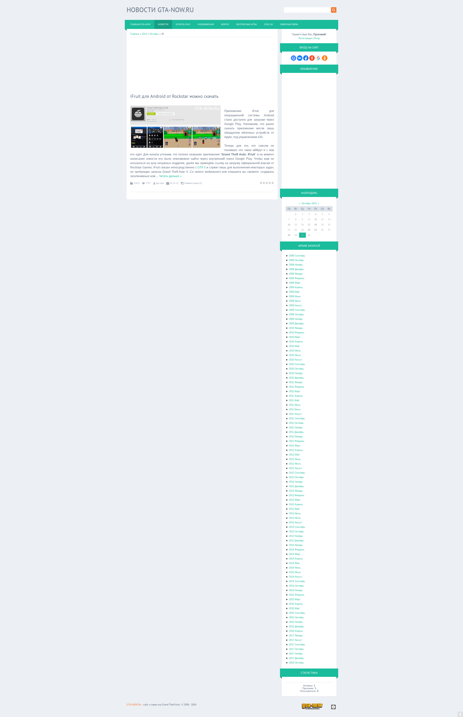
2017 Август (295, 640)
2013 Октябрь (296, 531)
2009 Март (294, 282)
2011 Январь (296, 382)
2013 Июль (295, 518)
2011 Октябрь (296, 423)
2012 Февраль (296, 441)
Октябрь (154, 34)
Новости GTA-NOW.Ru (160, 9)
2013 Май (294, 509)
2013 (144, 34)
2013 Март (294, 499)
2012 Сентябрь (297, 472)
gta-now (160, 183)
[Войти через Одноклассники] (324, 58)
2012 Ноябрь (296, 481)
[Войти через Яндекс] (312, 58)
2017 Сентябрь (297, 644)
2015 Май (294, 608)
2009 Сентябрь (297, 310)
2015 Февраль (296, 594)
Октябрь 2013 (309, 203)
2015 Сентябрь (297, 613)
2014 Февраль (296, 549)
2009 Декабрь (296, 323)
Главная (134, 34)
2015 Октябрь (296, 617)
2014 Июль (295, 572)
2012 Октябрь (296, 477)
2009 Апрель (296, 287)
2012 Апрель (296, 450)
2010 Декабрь (296, 377)
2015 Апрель (296, 604)
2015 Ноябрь (296, 622)
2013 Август (295, 522)
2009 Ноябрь (296, 319)
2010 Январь (296, 328)
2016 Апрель (296, 631)
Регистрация (305, 38)
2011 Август (295, 414)
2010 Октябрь (296, 368)
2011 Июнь (295, 405)
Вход (317, 38)
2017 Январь (296, 635)
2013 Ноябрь (296, 536)
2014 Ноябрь (296, 590)
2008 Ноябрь (296, 264)
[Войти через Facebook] (306, 58)
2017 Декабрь (296, 658)
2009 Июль (295, 301)
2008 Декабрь (296, 269)
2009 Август (295, 305)
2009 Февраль (296, 278)
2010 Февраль (296, 332)
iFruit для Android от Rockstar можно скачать (174, 96)
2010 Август (295, 359)
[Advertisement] (202, 64)
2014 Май (294, 563)
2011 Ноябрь (296, 427)
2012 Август (295, 468)
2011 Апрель (296, 395)
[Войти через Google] (318, 58)
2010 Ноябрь (296, 373)
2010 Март (294, 337)
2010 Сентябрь (297, 364)
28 (289, 235)
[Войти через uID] (293, 58)
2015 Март (294, 599)
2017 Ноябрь (296, 653)
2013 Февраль (296, 495)
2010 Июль (295, 355)
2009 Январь (296, 273)
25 (315, 230)
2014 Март (294, 554)
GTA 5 (201, 167)
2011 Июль (295, 409)
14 (289, 224)
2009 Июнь (295, 296)
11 (316, 219)
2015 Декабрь (296, 626)
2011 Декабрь (296, 432)
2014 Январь (296, 545)
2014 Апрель (296, 558)
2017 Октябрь (296, 649)
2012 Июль (295, 463)
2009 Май (294, 291)
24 (309, 230)
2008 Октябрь (296, 260)
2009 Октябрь (296, 314)
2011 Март (294, 391)
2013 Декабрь (296, 540)
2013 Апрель (296, 504)
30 (302, 235)
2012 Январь (296, 436)
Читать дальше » (170, 176)
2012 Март (294, 445)
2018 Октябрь (296, 662)
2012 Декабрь (296, 486)
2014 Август (295, 576)
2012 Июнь (295, 459)
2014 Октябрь (296, 585)
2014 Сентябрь (297, 581)
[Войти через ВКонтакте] (299, 58)
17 (309, 224)
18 (315, 224)
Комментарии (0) (193, 183)
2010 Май (294, 346)
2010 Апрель (296, 341)
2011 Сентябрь (297, 418)
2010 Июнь (295, 350)
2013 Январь (296, 490)
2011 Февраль (296, 386)
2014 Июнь (295, 567)
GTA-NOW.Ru (134, 704)
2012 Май (294, 454)
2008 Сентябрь (297, 255)
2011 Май (294, 400)
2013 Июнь (295, 513)
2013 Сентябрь (297, 527)
